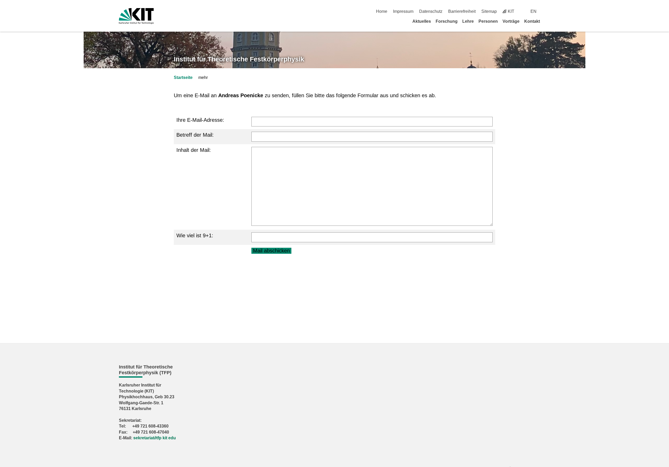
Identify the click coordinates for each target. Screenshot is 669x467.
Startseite (183, 77)
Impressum (403, 11)
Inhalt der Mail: (193, 150)
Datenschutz (430, 11)
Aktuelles (421, 21)
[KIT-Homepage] (136, 16)
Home (381, 11)
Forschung (447, 21)
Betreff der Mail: (195, 135)
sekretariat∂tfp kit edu (154, 438)
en (533, 11)
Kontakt (532, 21)
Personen (488, 21)
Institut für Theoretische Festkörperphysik (239, 59)
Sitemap (489, 11)
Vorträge (511, 21)
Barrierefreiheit (462, 11)
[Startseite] (548, 21)
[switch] (548, 11)
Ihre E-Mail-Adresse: (200, 120)
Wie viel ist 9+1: (194, 235)
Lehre (468, 21)
